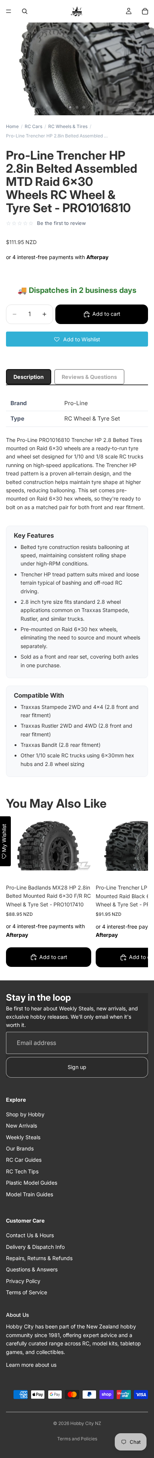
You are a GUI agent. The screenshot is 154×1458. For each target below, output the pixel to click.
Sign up (77, 1067)
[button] (77, 339)
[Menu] (8, 11)
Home (12, 126)
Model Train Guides (29, 1194)
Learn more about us (31, 1365)
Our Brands (20, 1148)
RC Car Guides (23, 1160)
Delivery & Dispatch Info (35, 1247)
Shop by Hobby (25, 1114)
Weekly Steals (23, 1137)
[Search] (24, 11)
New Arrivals (21, 1125)
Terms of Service (26, 1292)
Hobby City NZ (85, 1423)
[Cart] (145, 11)
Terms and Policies (77, 1438)
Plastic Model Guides (31, 1182)
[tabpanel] (77, 586)
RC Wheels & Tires (67, 126)
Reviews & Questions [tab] (89, 377)
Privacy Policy (23, 1281)
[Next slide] (134, 894)
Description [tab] (28, 377)
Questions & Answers (32, 1270)
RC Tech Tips (22, 1171)
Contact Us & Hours (30, 1235)
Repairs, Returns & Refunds (39, 1258)
